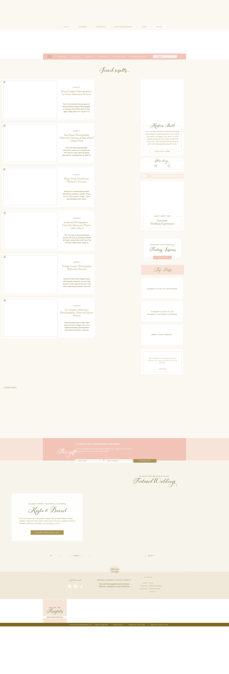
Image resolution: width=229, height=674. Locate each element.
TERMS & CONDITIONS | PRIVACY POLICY (109, 624)
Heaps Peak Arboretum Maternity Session (76, 180)
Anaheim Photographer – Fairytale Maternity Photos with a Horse (76, 225)
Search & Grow (163, 624)
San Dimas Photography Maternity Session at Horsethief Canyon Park (76, 138)
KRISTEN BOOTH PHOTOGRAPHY (79, 624)
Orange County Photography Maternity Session (77, 267)
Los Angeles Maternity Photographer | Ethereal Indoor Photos (76, 312)
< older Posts (10, 388)
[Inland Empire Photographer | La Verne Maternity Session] (162, 100)
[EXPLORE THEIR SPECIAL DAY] (47, 531)
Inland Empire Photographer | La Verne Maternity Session (76, 93)
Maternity (76, 87)
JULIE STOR (140, 624)
